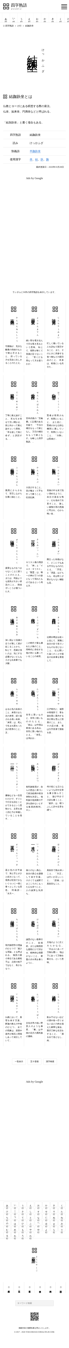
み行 (62, 1222)
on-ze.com (49, 1332)
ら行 (54, 1228)
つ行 (15, 1216)
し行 (31, 1210)
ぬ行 (54, 1216)
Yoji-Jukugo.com (34, 1332)
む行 (7, 1228)
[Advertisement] (34, 204)
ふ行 (31, 1222)
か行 (45, 17)
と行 (31, 1216)
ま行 (54, 1222)
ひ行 (23, 1222)
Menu (64, 6)
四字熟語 (19, 5)
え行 (29, 17)
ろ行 (23, 1234)
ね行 (62, 1216)
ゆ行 (38, 1228)
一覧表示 (19, 1061)
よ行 (46, 1228)
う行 (21, 17)
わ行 (31, 1234)
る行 (7, 1234)
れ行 (15, 1234)
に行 (46, 1216)
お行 (37, 17)
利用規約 (50, 1287)
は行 (15, 1222)
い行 (14, 17)
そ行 (54, 1210)
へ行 (38, 1222)
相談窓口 (61, 1287)
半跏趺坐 (35, 151)
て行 (23, 1216)
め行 (15, 1228)
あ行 (6, 17)
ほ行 (46, 1222)
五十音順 (34, 1061)
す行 (38, 1210)
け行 (19, 26)
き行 (53, 17)
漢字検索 (50, 1061)
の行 (7, 1222)
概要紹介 (9, 1287)
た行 (62, 1210)
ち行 (7, 1216)
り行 (62, 1228)
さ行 (23, 1210)
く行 (60, 17)
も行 (23, 1228)
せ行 (46, 1210)
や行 (31, 1228)
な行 (38, 1216)
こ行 (15, 1210)
